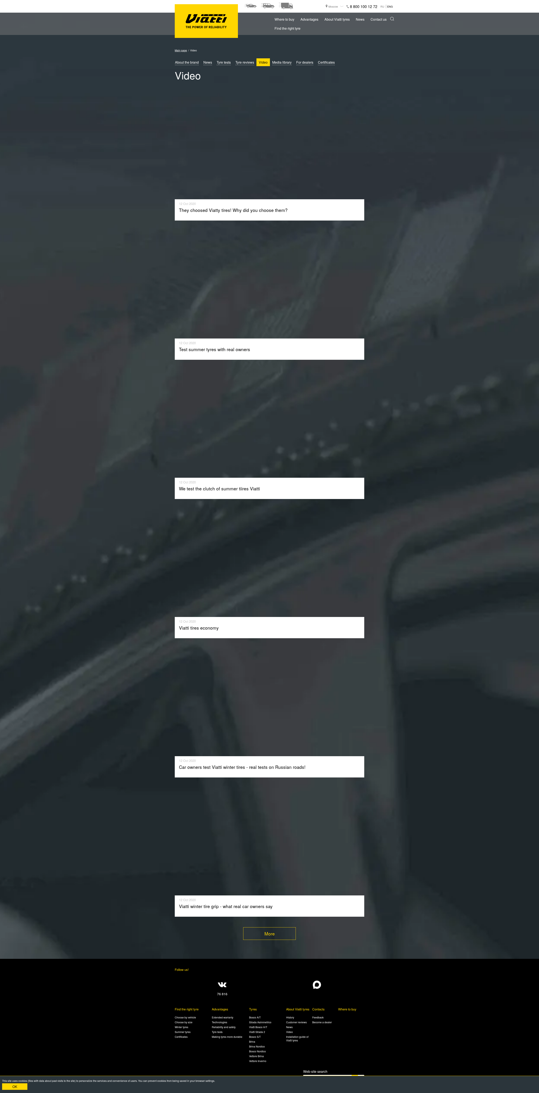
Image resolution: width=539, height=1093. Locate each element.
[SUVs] (267, 6)
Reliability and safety (224, 1027)
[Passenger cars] (250, 6)
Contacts (318, 1009)
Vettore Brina (256, 1056)
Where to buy (284, 19)
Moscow (333, 6)
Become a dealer (322, 1022)
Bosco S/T (255, 1036)
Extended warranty (222, 1017)
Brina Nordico (257, 1046)
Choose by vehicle (185, 1017)
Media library (282, 62)
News (360, 19)
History (290, 1017)
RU (382, 6)
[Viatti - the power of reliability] (206, 21)
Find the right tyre (287, 28)
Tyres (253, 1009)
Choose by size (183, 1022)
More (269, 933)
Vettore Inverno (257, 1061)
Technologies (219, 1022)
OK (14, 1086)
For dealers (304, 62)
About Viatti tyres (337, 19)
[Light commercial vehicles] (285, 6)
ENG (390, 6)
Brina (252, 1041)
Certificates (326, 62)
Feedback (318, 1017)
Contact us (379, 19)
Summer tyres (183, 1032)
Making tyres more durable (227, 1036)
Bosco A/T (255, 1017)
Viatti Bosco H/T (258, 1027)
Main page (181, 50)
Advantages (309, 19)
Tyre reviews (244, 62)
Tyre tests (224, 62)
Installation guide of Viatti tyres (297, 1038)
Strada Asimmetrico (260, 1022)
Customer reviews (296, 1022)
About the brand (187, 62)
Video (263, 62)
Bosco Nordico (257, 1051)
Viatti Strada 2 (257, 1032)
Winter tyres (181, 1027)
